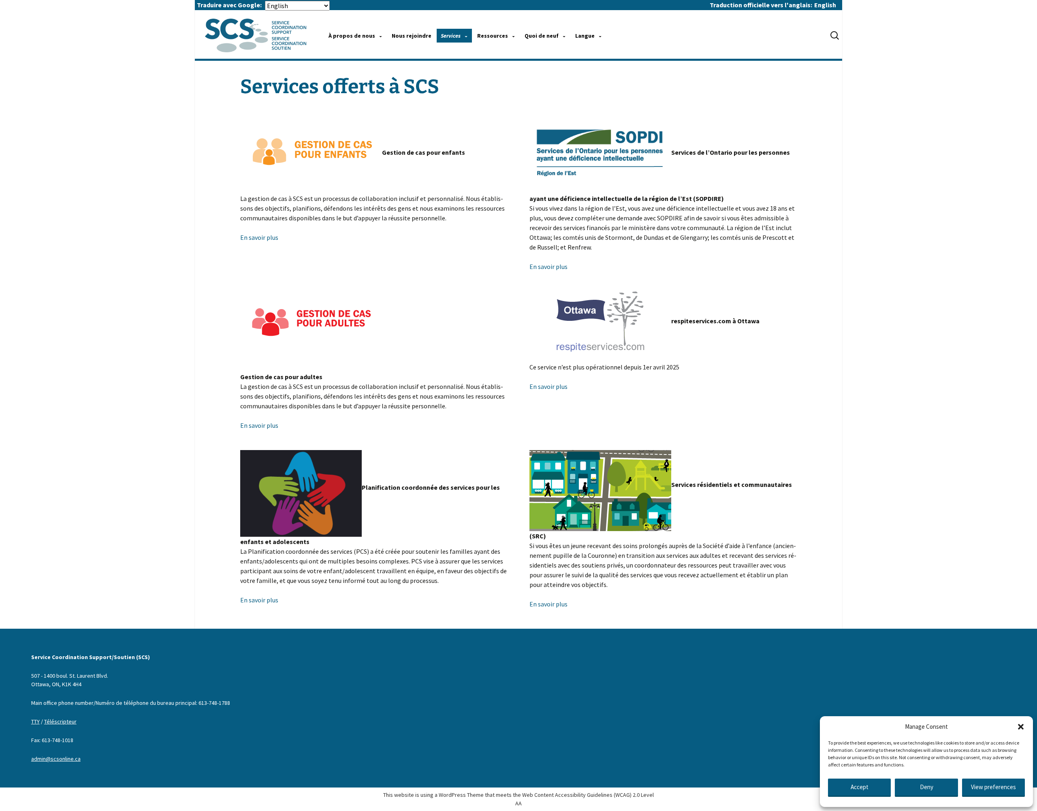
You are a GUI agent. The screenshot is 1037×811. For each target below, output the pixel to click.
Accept (859, 787)
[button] (1021, 727)
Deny (926, 787)
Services (451, 35)
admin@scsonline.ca (56, 758)
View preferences (993, 787)
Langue (585, 35)
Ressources (492, 35)
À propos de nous (352, 35)
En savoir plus (259, 237)
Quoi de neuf (542, 35)
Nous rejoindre (411, 35)
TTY (35, 721)
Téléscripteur (60, 721)
